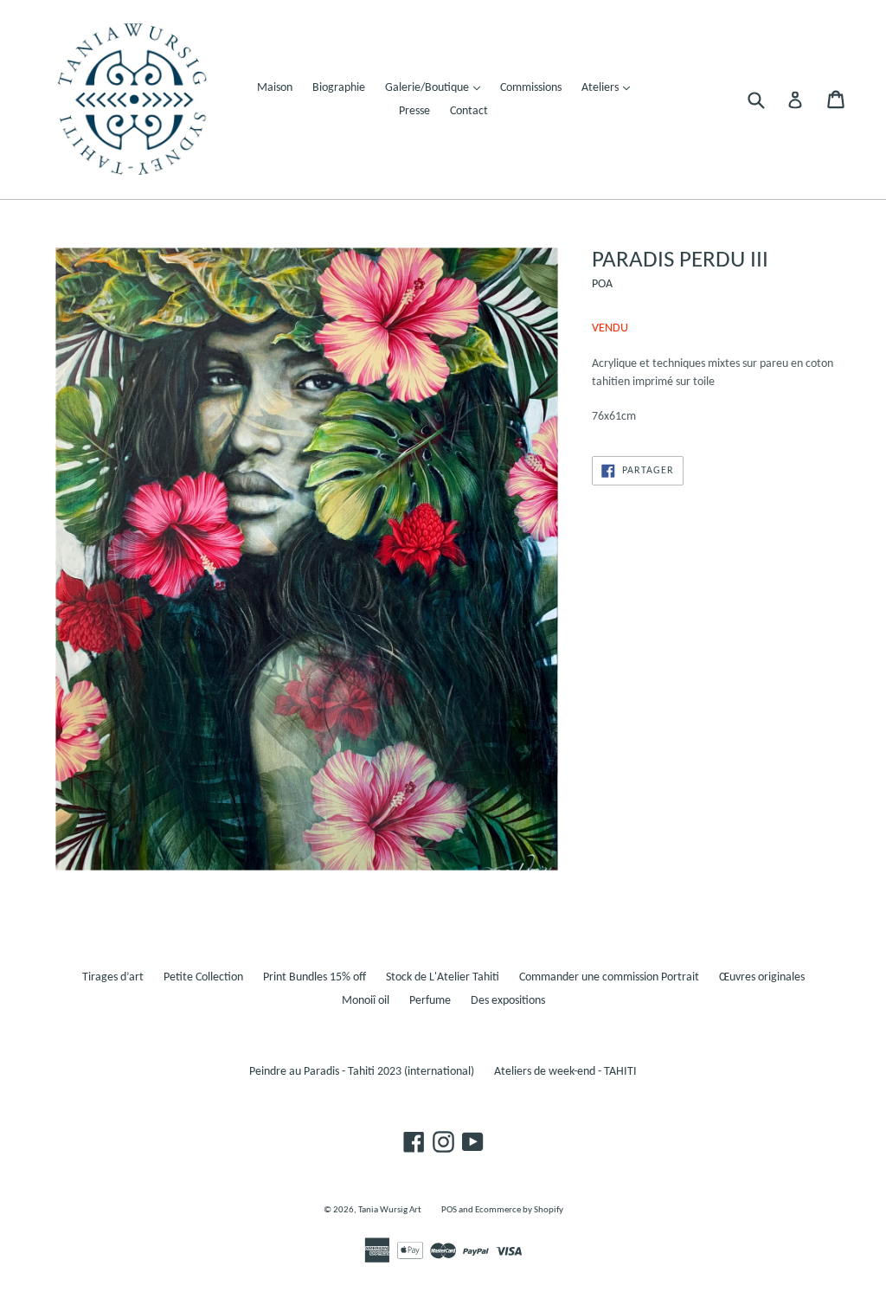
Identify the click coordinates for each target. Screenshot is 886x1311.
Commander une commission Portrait (609, 977)
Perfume (430, 1000)
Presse (414, 111)
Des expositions (508, 1000)
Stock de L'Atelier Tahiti (442, 977)
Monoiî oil (365, 1000)
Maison (274, 87)
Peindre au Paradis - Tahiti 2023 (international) (361, 1071)
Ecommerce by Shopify (519, 1210)
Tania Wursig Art (389, 1210)
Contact (469, 111)
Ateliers (610, 87)
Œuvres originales (762, 977)
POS (449, 1210)
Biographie (338, 87)
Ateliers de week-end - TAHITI (565, 1071)
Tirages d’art (113, 977)
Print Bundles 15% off (314, 977)
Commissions (531, 87)
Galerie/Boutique (437, 87)
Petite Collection (203, 977)
